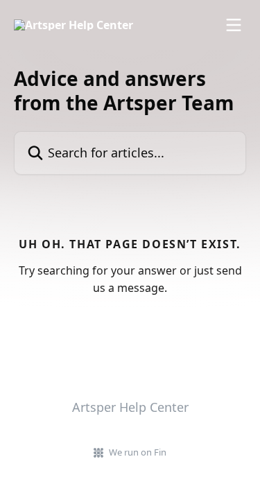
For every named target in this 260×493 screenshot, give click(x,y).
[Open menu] (233, 25)
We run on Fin (137, 452)
